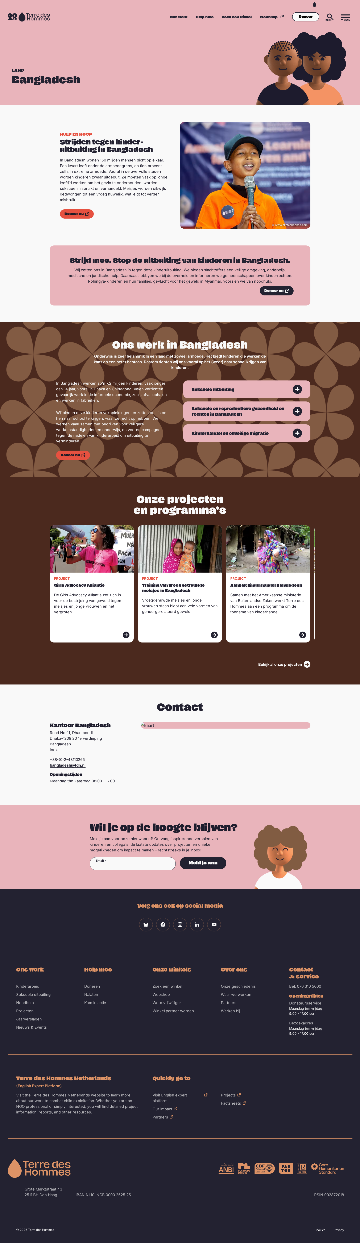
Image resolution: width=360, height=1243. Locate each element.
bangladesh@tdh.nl (68, 765)
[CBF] (265, 1168)
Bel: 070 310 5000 (305, 986)
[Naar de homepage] (39, 1168)
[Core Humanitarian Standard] (327, 1168)
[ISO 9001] (302, 1168)
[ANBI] (226, 1168)
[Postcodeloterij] (244, 1168)
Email (100, 860)
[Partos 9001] (286, 1168)
